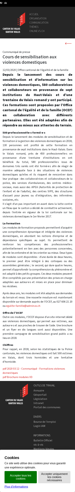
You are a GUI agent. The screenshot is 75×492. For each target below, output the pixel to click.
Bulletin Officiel (42, 440)
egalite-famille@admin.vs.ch (23, 306)
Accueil (34, 14)
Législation (40, 399)
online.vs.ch (36, 31)
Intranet (38, 403)
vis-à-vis (38, 444)
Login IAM (39, 426)
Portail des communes (46, 407)
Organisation (37, 18)
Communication (38, 22)
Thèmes (34, 27)
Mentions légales (43, 449)
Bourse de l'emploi (44, 422)
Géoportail (40, 394)
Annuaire (38, 390)
